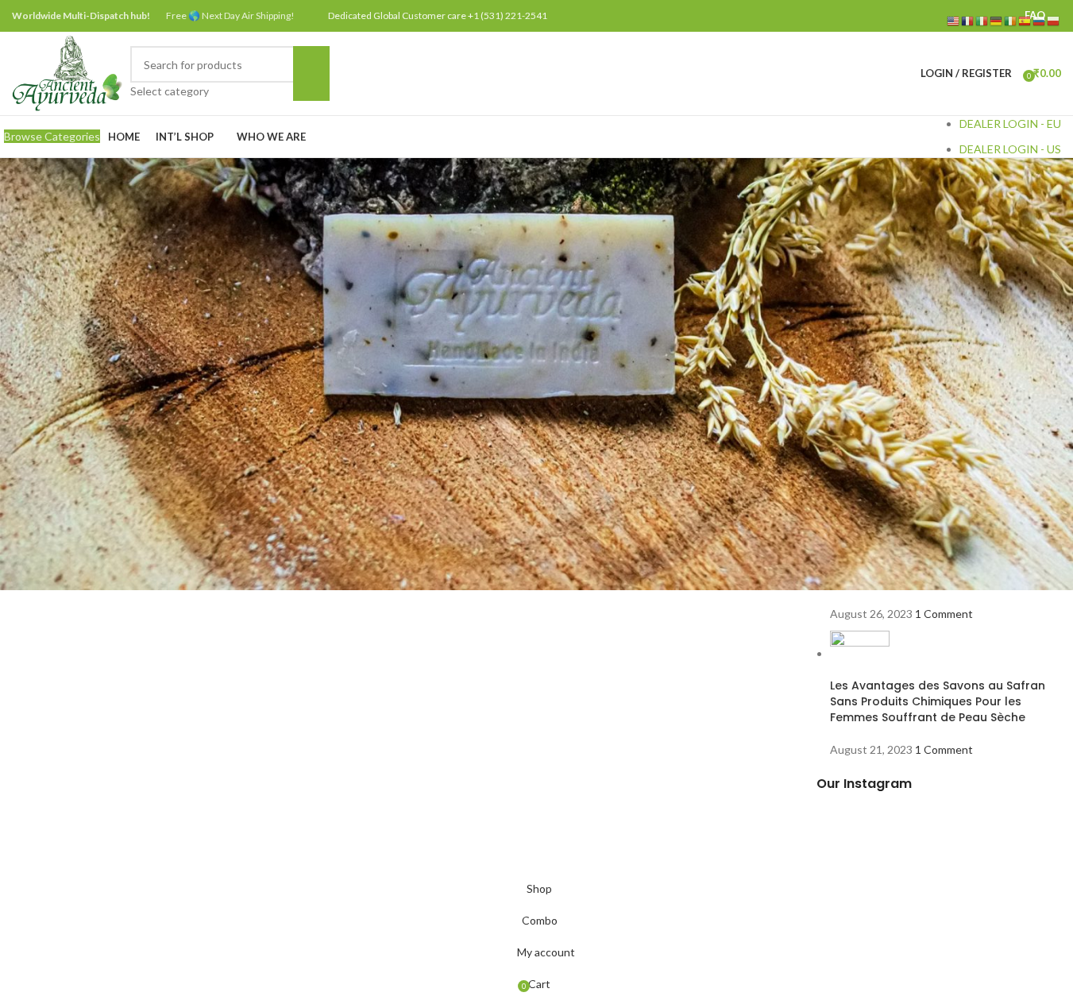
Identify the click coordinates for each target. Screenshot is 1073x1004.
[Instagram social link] (942, 16)
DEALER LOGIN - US (1010, 149)
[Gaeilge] (1011, 20)
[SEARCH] (311, 73)
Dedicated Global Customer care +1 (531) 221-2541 (437, 15)
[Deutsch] (997, 20)
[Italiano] (982, 20)
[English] (954, 20)
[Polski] (1054, 20)
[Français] (968, 20)
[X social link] (922, 16)
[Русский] (1039, 20)
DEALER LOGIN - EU (1010, 123)
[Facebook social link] (902, 16)
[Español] (1025, 20)
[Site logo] (67, 72)
